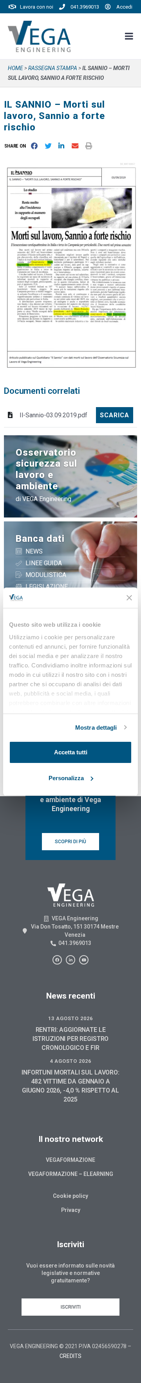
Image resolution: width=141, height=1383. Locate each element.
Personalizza (66, 778)
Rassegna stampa (52, 68)
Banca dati (40, 538)
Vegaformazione (70, 1160)
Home (15, 68)
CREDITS (70, 1356)
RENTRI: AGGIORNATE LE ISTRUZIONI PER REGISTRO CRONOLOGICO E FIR (71, 1038)
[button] (16, 146)
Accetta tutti (70, 752)
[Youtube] (84, 960)
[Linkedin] (70, 960)
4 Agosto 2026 (70, 1061)
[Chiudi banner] (129, 597)
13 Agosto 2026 (70, 1018)
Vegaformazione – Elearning (70, 1174)
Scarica (114, 415)
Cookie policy (70, 1196)
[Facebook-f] (57, 960)
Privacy (70, 1210)
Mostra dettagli (96, 727)
